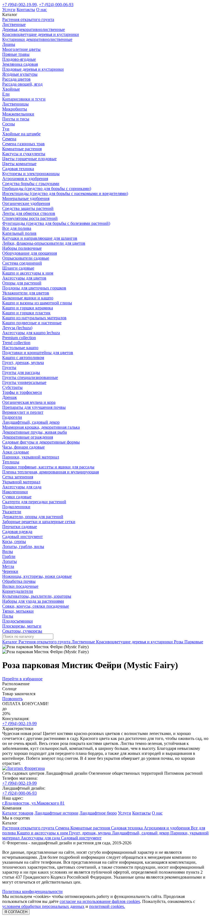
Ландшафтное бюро (98, 813)
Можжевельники (18, 114)
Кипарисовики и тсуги (24, 99)
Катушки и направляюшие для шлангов (39, 238)
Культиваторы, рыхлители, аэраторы (36, 596)
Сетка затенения (17, 477)
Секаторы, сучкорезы (22, 631)
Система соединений (22, 263)
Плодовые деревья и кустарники (33, 69)
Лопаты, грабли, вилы (23, 546)
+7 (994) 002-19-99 (19, 723)
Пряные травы (16, 54)
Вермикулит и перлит (22, 412)
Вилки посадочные (20, 586)
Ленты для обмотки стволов (28, 213)
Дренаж (9, 397)
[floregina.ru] (23, 768)
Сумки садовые (16, 496)
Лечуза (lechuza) (17, 327)
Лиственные (14, 24)
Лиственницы (15, 104)
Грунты (9, 367)
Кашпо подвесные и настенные (32, 322)
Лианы (8, 44)
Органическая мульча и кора (28, 402)
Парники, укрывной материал (30, 457)
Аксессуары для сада (21, 486)
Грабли (8, 556)
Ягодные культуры (20, 74)
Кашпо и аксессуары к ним (27, 273)
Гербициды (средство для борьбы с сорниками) (46, 188)
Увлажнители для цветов (25, 293)
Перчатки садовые (19, 526)
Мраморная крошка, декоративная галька (41, 427)
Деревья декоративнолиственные (33, 29)
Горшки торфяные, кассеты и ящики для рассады (48, 467)
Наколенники (15, 491)
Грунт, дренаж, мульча (23, 362)
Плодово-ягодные (19, 59)
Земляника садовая (20, 64)
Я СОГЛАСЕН (15, 912)
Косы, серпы (14, 541)
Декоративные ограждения (27, 437)
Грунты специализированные (30, 377)
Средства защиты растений (28, 208)
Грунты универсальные (24, 382)
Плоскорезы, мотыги (21, 626)
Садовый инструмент (22, 536)
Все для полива (16, 228)
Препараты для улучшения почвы (34, 407)
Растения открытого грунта (28, 19)
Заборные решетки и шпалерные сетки (38, 521)
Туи (5, 129)
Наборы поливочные (22, 248)
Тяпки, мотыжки (18, 611)
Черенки (10, 571)
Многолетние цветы (21, 49)
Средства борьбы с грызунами (30, 183)
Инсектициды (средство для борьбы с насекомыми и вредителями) (65, 193)
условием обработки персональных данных (43, 906)
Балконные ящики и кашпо (27, 298)
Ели (6, 94)
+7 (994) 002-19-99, (20, 4)
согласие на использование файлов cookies (100, 901)
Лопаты (9, 561)
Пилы (7, 616)
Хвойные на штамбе (21, 133)
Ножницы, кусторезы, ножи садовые (37, 576)
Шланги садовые (18, 268)
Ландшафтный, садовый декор (31, 422)
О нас (41, 9)
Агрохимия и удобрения (25, 178)
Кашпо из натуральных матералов (34, 317)
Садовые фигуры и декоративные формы (41, 442)
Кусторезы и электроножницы (31, 173)
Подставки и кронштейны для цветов (37, 352)
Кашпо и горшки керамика (27, 307)
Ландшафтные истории (56, 813)
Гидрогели (12, 417)
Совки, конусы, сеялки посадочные (35, 606)
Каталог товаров (17, 813)
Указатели (11, 511)
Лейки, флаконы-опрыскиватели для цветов (43, 243)
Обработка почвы (19, 581)
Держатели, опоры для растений (32, 516)
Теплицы (10, 462)
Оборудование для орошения (29, 253)
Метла (8, 566)
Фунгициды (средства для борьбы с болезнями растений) (56, 223)
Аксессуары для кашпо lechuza (31, 332)
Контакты (26, 9)
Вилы (7, 551)
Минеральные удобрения (25, 198)
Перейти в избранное (22, 678)
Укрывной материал (21, 481)
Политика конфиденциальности (32, 891)
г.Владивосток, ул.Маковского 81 (33, 803)
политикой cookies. (107, 906)
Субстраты (12, 387)
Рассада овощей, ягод (22, 84)
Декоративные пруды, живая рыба (34, 432)
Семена (9, 138)
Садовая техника (18, 168)
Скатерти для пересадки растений (34, 501)
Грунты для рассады (21, 372)
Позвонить (12, 698)
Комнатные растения (22, 148)
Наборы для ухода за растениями (33, 601)
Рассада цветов (16, 79)
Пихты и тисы (15, 119)
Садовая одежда (17, 531)
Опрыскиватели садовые (25, 258)
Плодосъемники (17, 621)
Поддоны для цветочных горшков (34, 288)
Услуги (8, 9)
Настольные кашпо (20, 347)
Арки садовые (15, 452)
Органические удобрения (26, 203)
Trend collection (16, 342)
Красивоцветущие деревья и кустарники (40, 34)
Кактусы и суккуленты (23, 153)
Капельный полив (19, 233)
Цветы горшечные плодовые (29, 158)
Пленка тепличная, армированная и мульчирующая (50, 472)
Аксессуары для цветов (24, 278)
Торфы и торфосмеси (22, 392)
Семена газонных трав (23, 143)
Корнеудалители (17, 591)
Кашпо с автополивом (23, 357)
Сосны (8, 124)
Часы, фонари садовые (23, 447)
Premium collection (19, 337)
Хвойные (11, 89)
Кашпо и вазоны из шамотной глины (37, 303)
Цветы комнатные (19, 163)
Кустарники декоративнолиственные (37, 39)
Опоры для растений (21, 283)
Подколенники (16, 506)
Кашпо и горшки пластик (26, 312)
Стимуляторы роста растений (30, 218)
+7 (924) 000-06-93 (56, 4)
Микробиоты (14, 109)
